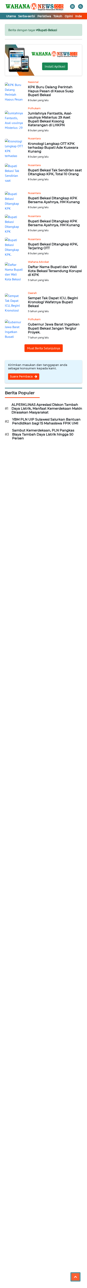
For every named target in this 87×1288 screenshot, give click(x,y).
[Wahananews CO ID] (35, 6)
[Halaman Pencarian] (80, 6)
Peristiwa (44, 16)
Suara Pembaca (21, 376)
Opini (69, 16)
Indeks (80, 16)
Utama (11, 16)
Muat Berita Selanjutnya (43, 348)
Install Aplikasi (55, 66)
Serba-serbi (26, 16)
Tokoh (57, 16)
